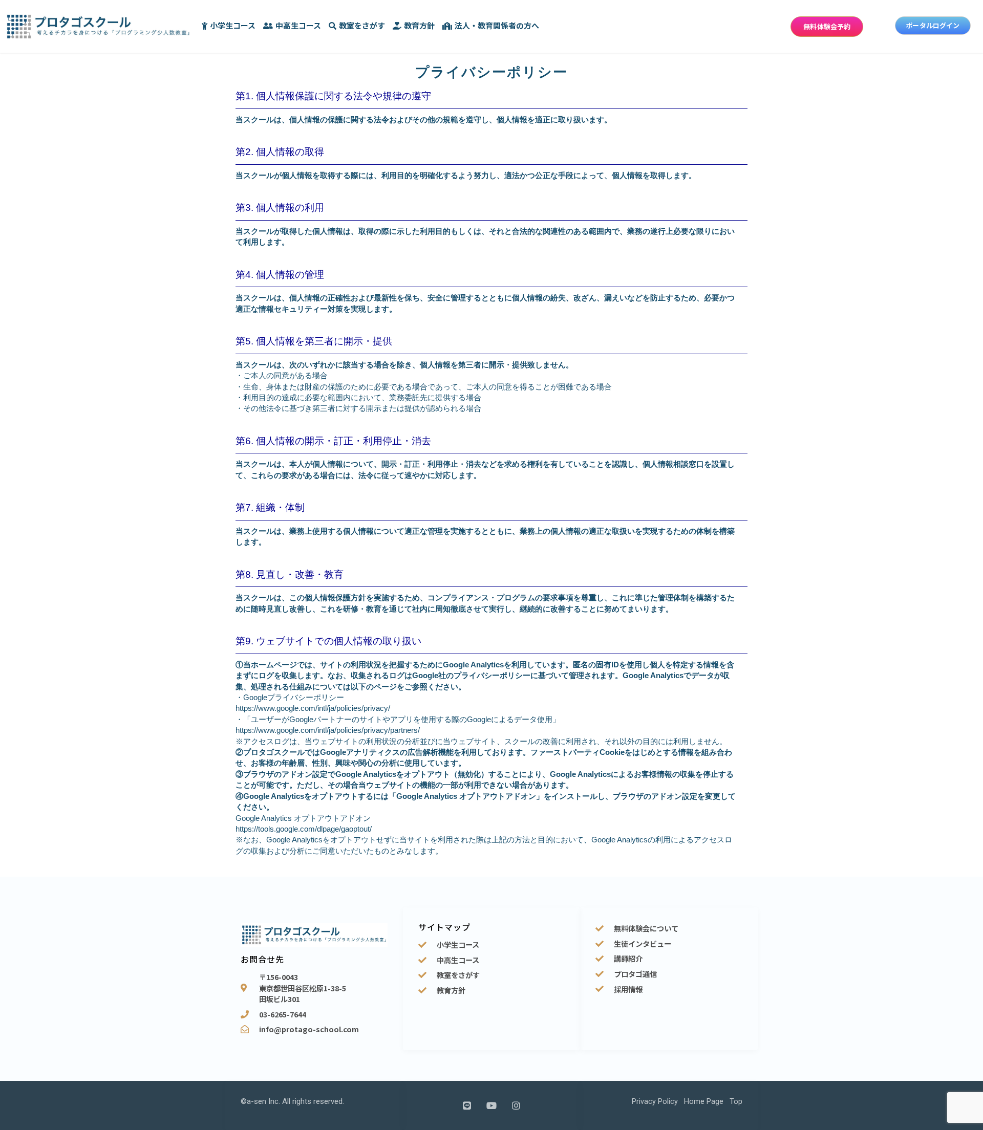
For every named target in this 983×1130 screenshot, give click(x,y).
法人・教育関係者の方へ (497, 25)
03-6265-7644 (282, 1014)
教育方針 (419, 25)
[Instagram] (516, 1105)
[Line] (467, 1105)
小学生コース (232, 25)
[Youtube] (491, 1105)
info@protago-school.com (309, 1029)
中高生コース (298, 25)
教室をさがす (362, 25)
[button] (826, 26)
